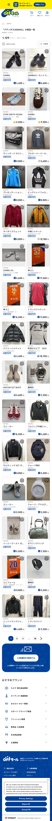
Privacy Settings (26, 799)
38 (35, 638)
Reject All (26, 804)
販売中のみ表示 (10, 44)
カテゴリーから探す (10, 772)
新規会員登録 (31, 772)
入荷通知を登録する (26, 658)
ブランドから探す (10, 775)
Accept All (26, 810)
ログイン (30, 775)
